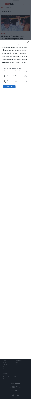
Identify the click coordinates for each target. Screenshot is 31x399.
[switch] (25, 71)
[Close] (28, 42)
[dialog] (15, 199)
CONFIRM (9, 86)
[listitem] (15, 68)
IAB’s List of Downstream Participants (17, 63)
